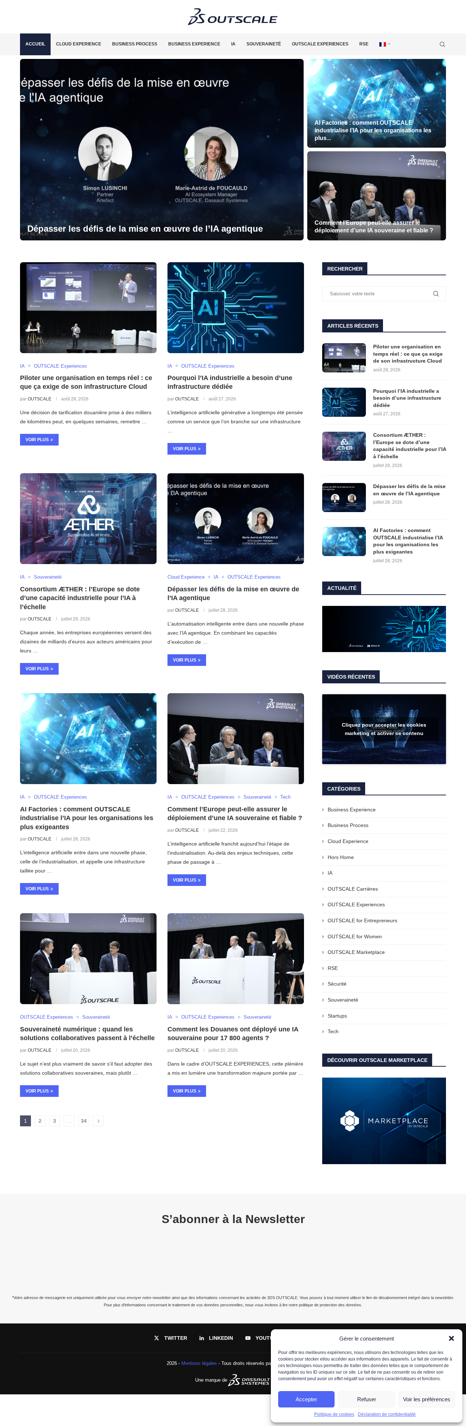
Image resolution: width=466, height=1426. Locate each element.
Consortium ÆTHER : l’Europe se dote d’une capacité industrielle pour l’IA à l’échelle (80, 598)
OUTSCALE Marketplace (356, 952)
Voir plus (37, 439)
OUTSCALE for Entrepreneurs (362, 920)
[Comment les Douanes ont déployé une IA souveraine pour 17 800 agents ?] (235, 958)
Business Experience (194, 44)
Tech (333, 1031)
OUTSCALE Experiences (320, 44)
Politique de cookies (334, 1414)
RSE (363, 44)
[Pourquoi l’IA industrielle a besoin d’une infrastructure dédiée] (376, 103)
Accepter (306, 1399)
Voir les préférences (426, 1399)
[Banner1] (384, 629)
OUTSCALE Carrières (353, 889)
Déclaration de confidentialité (387, 1414)
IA (233, 44)
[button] (451, 1338)
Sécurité (337, 984)
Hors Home (341, 857)
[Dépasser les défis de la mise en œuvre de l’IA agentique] (235, 518)
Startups (337, 1016)
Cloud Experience (78, 44)
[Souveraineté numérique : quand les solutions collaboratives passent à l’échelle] (88, 958)
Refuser (366, 1399)
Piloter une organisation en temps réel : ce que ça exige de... (153, 228)
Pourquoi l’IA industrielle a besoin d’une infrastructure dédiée (407, 398)
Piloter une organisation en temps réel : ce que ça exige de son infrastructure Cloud (408, 354)
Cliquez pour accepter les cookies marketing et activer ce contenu (384, 729)
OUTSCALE (39, 399)
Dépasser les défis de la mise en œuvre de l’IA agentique (409, 489)
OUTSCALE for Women (355, 936)
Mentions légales (199, 1363)
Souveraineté (263, 44)
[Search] (442, 44)
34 (84, 1121)
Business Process (134, 44)
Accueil (35, 44)
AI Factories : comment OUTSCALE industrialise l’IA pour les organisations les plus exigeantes (86, 818)
